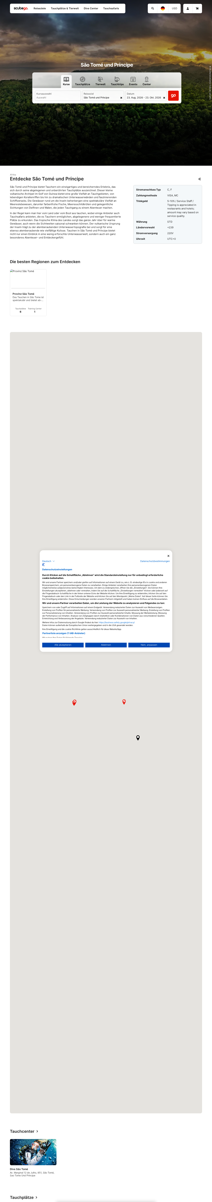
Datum (130, 93)
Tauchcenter (22, 1131)
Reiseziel (89, 93)
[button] (138, 738)
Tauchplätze (22, 1197)
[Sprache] (162, 8)
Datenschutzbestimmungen (155, 561)
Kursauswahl (44, 93)
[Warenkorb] (197, 8)
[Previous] (11, 1159)
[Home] (21, 8)
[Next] (200, 1159)
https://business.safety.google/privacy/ (117, 622)
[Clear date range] (164, 97)
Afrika (13, 174)
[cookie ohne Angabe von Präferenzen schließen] (168, 556)
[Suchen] (152, 8)
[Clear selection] (121, 97)
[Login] (187, 8)
